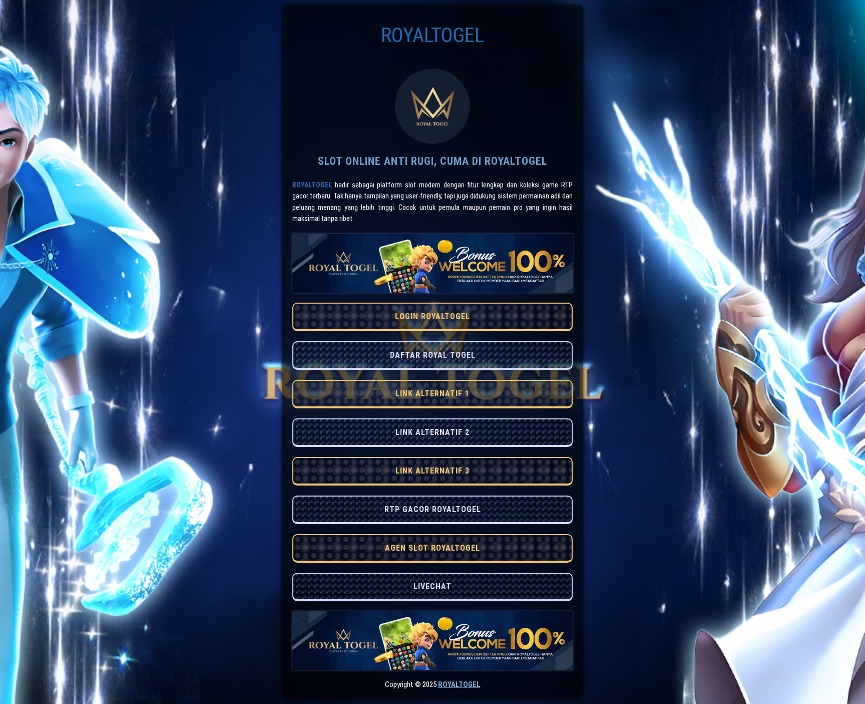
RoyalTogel (312, 185)
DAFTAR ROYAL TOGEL (433, 355)
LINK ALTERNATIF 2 (432, 432)
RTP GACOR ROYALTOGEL (432, 509)
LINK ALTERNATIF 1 (432, 393)
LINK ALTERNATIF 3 (432, 471)
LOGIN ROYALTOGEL (432, 316)
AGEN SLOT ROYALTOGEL (432, 548)
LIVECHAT (432, 586)
